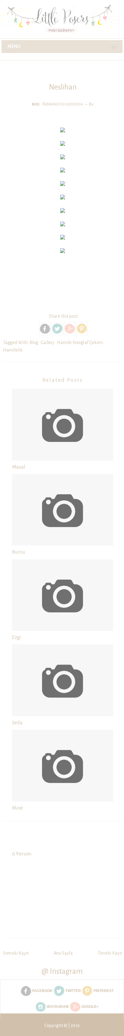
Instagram (57, 1007)
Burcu (18, 552)
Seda (17, 722)
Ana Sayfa (63, 953)
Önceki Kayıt (110, 953)
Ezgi (16, 637)
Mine (17, 808)
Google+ (89, 1007)
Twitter (72, 991)
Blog (36, 104)
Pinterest (103, 991)
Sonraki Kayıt (16, 953)
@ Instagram (62, 971)
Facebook (42, 991)
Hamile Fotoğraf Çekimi (80, 342)
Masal (18, 467)
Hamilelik (13, 350)
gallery (47, 342)
